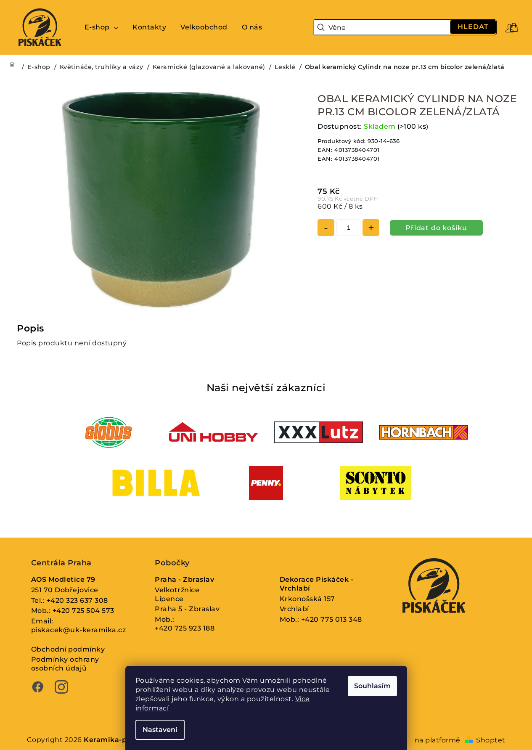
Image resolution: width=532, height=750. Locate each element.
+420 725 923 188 (184, 628)
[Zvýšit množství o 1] (371, 227)
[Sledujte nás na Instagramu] (61, 688)
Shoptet (491, 740)
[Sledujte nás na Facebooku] (38, 688)
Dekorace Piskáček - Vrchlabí (317, 583)
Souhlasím (372, 686)
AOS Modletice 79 (63, 579)
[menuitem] (101, 27)
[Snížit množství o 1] (326, 227)
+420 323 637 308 (77, 600)
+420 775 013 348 (331, 619)
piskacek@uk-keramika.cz (78, 630)
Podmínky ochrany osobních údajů (65, 663)
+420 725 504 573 (83, 611)
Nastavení (160, 730)
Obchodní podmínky (68, 649)
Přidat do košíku (436, 228)
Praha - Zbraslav (184, 579)
